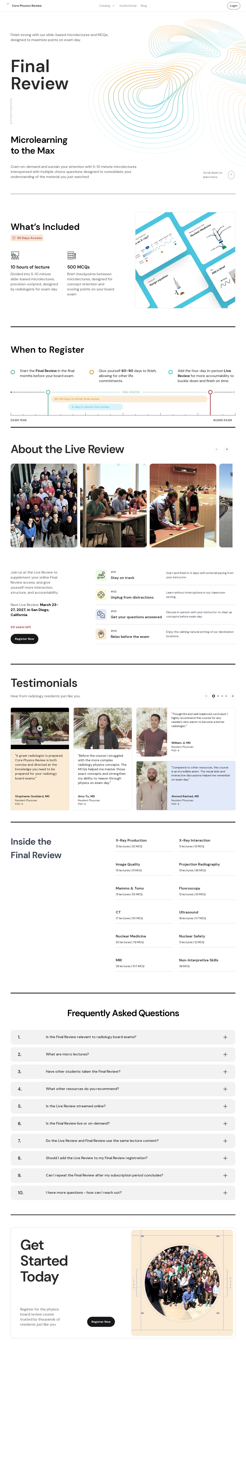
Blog (144, 6)
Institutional (128, 6)
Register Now (24, 639)
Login (234, 6)
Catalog (104, 6)
